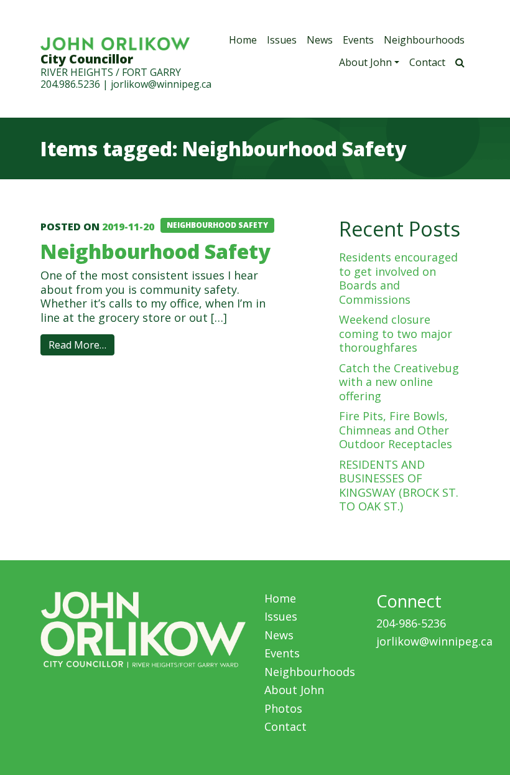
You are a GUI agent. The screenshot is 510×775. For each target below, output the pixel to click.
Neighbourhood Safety (155, 251)
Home (243, 40)
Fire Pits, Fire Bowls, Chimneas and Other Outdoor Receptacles (395, 429)
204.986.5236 (70, 84)
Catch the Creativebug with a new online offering (399, 381)
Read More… (77, 345)
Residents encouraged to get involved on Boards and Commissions (398, 278)
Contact (427, 62)
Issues (282, 40)
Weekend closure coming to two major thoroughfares (395, 333)
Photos (283, 708)
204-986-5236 (411, 623)
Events (358, 40)
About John (365, 62)
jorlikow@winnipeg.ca (161, 84)
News (320, 40)
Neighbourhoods (424, 40)
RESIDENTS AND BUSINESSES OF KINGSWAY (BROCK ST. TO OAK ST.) (398, 485)
